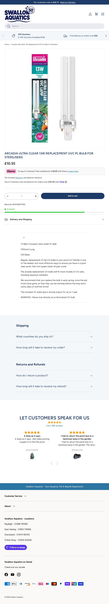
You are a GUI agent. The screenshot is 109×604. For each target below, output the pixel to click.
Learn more (73, 171)
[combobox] (54, 26)
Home (7, 44)
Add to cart (72, 196)
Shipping (19, 177)
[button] (96, 14)
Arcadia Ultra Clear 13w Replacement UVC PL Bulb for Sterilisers (34, 44)
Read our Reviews (67, 2)
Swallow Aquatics (16, 597)
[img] (54, 422)
